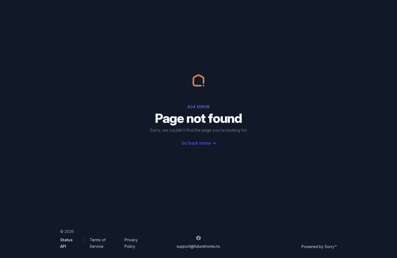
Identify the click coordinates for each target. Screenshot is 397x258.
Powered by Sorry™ (319, 246)
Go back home (198, 143)
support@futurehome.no (198, 246)
